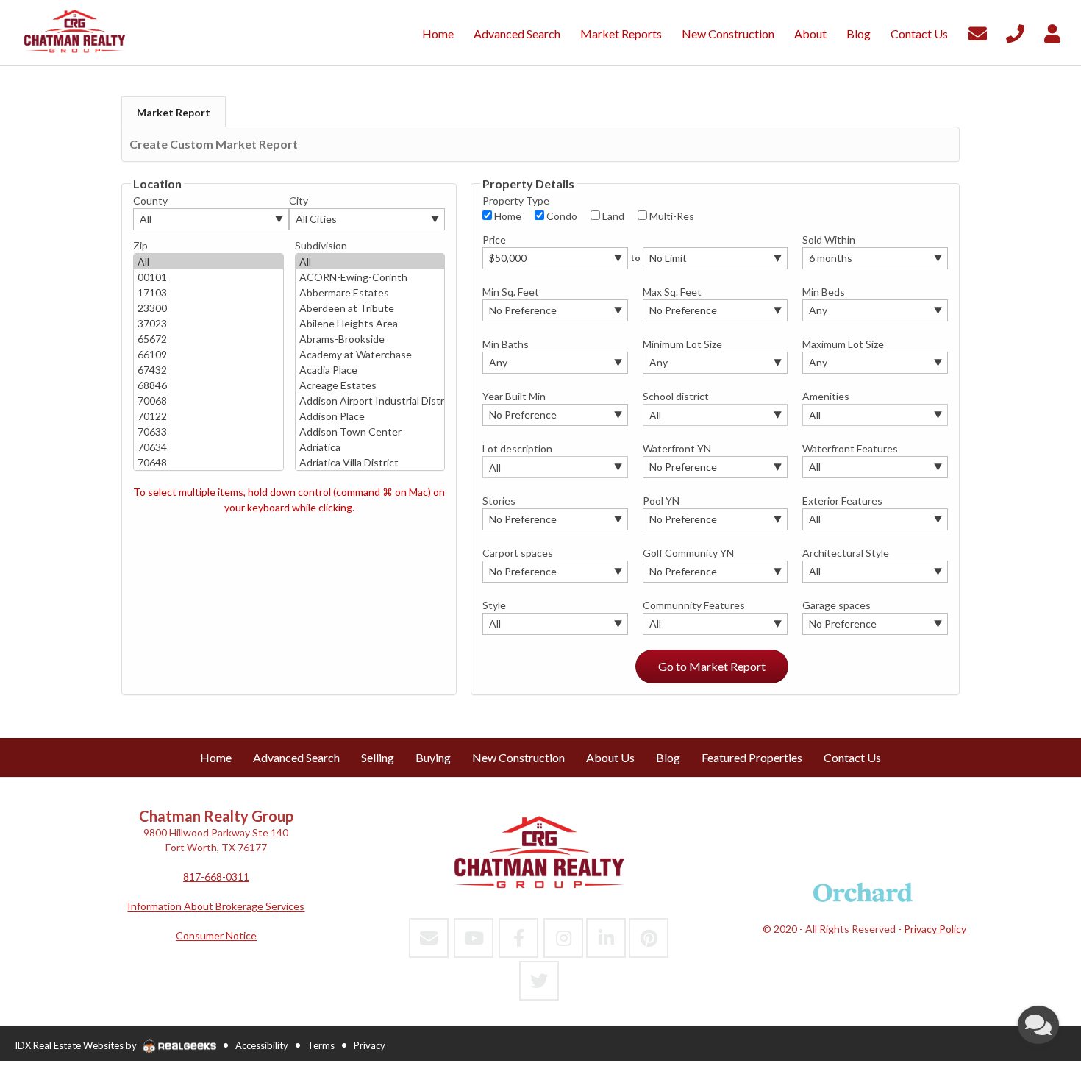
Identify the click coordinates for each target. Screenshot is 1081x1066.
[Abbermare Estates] (370, 292)
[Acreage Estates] (370, 385)
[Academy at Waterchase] (370, 354)
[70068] (208, 400)
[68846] (208, 385)
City (298, 200)
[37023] (208, 323)
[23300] (208, 308)
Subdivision (321, 245)
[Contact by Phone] (1015, 31)
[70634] (208, 447)
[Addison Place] (370, 416)
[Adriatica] (370, 447)
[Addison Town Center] (370, 431)
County (150, 200)
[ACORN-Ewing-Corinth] (370, 277)
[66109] (208, 354)
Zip (140, 245)
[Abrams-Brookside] (370, 339)
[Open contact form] (977, 31)
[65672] (208, 339)
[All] (208, 261)
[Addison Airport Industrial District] (370, 400)
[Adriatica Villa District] (370, 462)
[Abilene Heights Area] (370, 323)
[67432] (208, 369)
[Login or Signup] (1052, 31)
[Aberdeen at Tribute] (370, 308)
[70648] (208, 462)
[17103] (208, 292)
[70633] (208, 431)
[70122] (208, 416)
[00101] (208, 277)
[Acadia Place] (370, 369)
